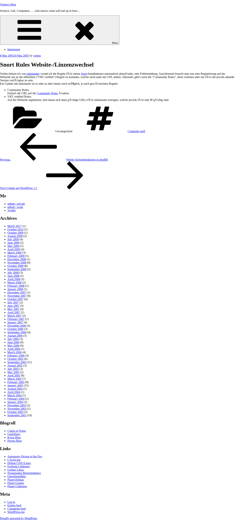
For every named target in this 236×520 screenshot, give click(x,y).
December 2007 (16, 292)
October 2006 (15, 329)
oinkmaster (33, 73)
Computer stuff (136, 131)
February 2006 (16, 355)
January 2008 (15, 289)
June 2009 (13, 242)
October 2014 (15, 229)
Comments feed (16, 508)
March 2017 (14, 226)
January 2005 (15, 385)
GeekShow (13, 434)
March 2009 (14, 252)
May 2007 (13, 309)
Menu (115, 43)
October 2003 (15, 412)
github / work (15, 207)
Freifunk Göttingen (18, 466)
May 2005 (13, 372)
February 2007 (16, 319)
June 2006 (13, 342)
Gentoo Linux (15, 469)
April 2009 (13, 249)
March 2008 (14, 282)
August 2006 (14, 335)
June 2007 (13, 305)
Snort (84, 73)
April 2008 (13, 279)
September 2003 (16, 415)
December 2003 (16, 405)
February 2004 (16, 398)
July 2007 (13, 302)
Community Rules (47, 93)
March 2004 (14, 395)
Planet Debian (15, 479)
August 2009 (14, 236)
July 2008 (13, 272)
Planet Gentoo (15, 483)
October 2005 (15, 358)
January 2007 (15, 322)
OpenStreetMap (16, 476)
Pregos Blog (14, 440)
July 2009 (13, 239)
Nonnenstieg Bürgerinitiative (24, 473)
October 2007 (15, 299)
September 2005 (16, 362)
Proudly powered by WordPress (18, 518)
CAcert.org (13, 459)
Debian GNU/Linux (19, 463)
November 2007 (16, 295)
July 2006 (13, 339)
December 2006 (16, 325)
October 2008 (15, 265)
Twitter (11, 210)
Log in (11, 502)
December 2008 (16, 259)
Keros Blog (14, 437)
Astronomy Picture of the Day (24, 456)
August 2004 (14, 388)
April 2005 (13, 375)
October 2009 (15, 232)
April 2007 (13, 312)
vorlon (37, 55)
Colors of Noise (16, 430)
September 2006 (16, 332)
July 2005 (13, 368)
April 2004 (13, 392)
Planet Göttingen (17, 486)
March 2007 (14, 315)
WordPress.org (16, 512)
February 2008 (16, 285)
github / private (16, 203)
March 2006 (14, 352)
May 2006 (13, 345)
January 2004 (15, 402)
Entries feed (14, 505)
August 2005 (14, 365)
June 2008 (13, 275)
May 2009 (13, 246)
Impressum (13, 49)
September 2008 (16, 269)
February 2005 (16, 382)
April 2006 (13, 348)
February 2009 (16, 256)
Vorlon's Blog (8, 4)
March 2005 (14, 378)
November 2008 (16, 262)
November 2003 (16, 408)
